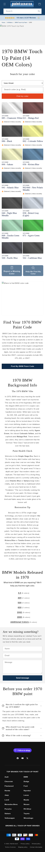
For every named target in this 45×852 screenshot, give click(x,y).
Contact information (36, 847)
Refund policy (36, 843)
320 (19, 598)
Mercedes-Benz (11, 804)
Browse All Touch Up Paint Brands (22, 826)
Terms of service (10, 847)
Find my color (22, 96)
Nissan (27, 804)
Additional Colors (19, 622)
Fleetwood (9, 786)
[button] (4, 4)
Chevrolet (9, 781)
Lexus (26, 795)
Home (3, 22)
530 (19, 603)
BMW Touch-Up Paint (21, 22)
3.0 (19, 593)
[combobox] (22, 11)
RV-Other (27, 809)
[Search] (38, 11)
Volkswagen (10, 818)
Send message (22, 678)
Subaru (8, 813)
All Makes (10, 22)
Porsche (8, 809)
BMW (26, 777)
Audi (7, 777)
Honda (7, 790)
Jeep (7, 795)
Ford (26, 786)
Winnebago (28, 818)
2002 (19, 612)
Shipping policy (23, 847)
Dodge (26, 781)
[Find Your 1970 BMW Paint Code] (22, 298)
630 (19, 607)
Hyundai (27, 790)
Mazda (26, 800)
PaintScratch (14, 843)
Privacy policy (25, 843)
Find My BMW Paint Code (22, 366)
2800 (19, 617)
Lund (7, 800)
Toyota (27, 813)
